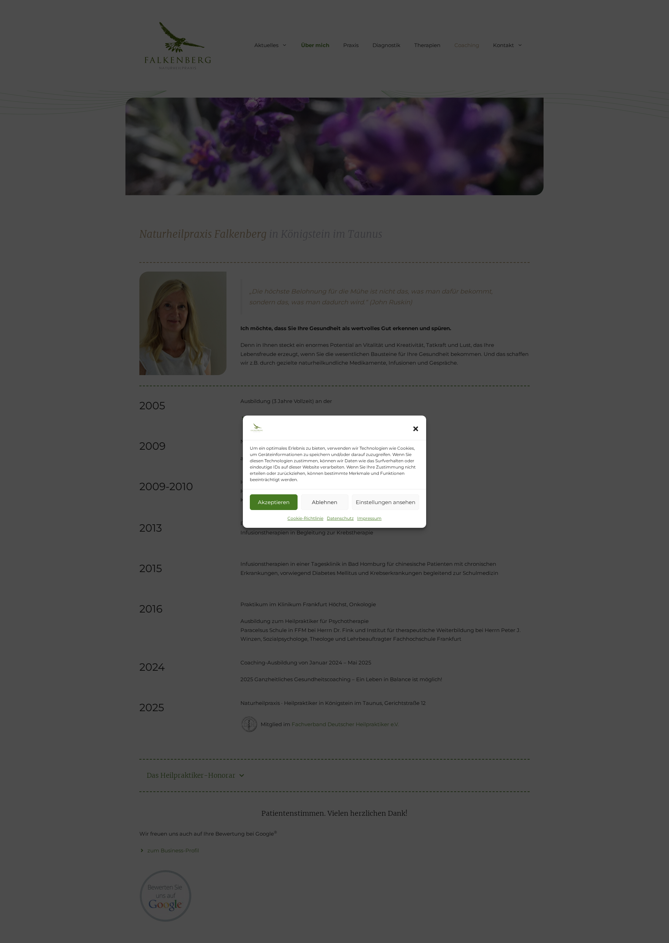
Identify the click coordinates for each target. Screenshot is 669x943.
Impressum (369, 518)
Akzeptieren (274, 502)
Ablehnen (324, 502)
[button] (415, 428)
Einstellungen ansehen (385, 502)
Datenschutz (340, 518)
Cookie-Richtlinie (305, 518)
